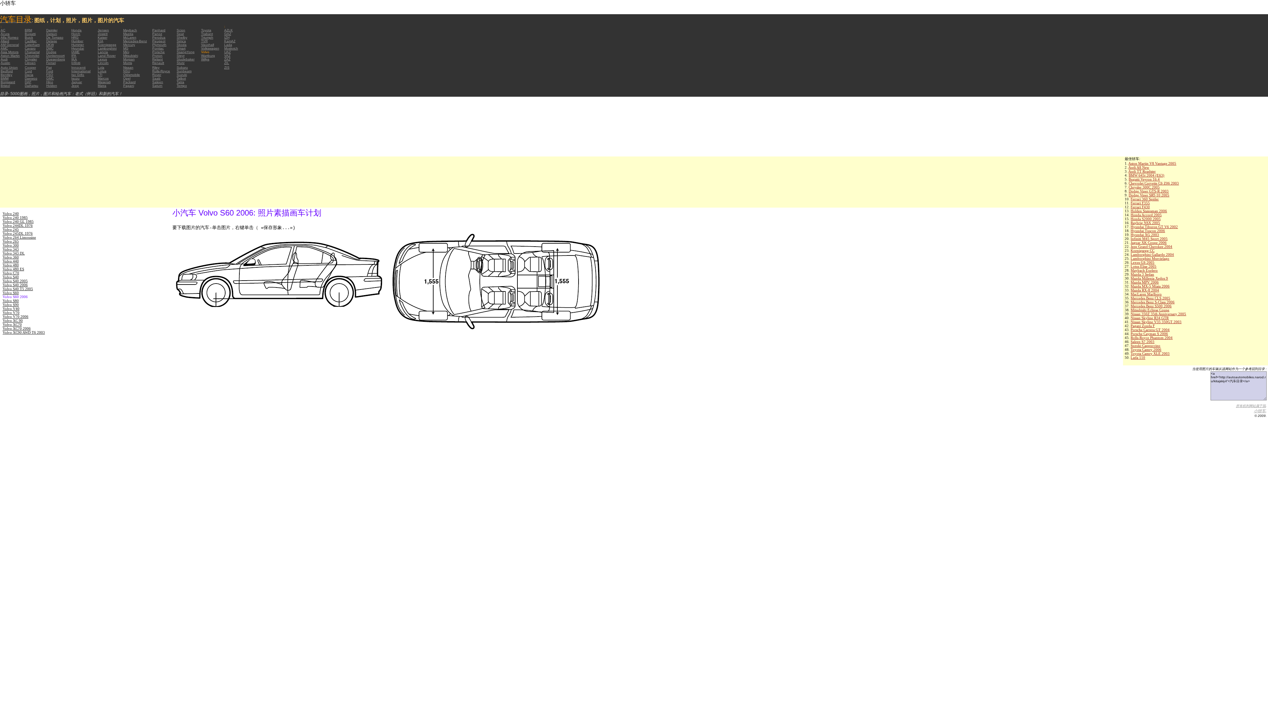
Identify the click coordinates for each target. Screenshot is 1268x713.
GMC (50, 78)
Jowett (103, 34)
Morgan (129, 59)
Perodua (158, 37)
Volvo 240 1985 (15, 218)
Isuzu (75, 78)
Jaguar (76, 82)
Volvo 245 (11, 229)
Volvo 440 (11, 261)
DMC (49, 48)
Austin (5, 63)
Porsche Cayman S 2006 (1149, 334)
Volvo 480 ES (13, 269)
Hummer (77, 45)
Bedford (7, 71)
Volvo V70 (11, 313)
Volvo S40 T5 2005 (18, 289)
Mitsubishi (130, 55)
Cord (28, 71)
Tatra (180, 82)
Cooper (30, 67)
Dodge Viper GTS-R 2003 (1149, 191)
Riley (155, 67)
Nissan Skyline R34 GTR (1150, 318)
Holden (51, 85)
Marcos (103, 78)
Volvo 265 (11, 241)
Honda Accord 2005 (1146, 215)
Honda (76, 30)
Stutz (181, 63)
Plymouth (159, 45)
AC (3, 30)
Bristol (5, 85)
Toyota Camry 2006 (1146, 350)
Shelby (182, 37)
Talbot (181, 78)
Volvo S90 (11, 305)
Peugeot (158, 41)
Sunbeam (184, 71)
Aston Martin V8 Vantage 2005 (1152, 163)
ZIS (226, 67)
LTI (100, 75)
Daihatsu (31, 85)
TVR (204, 41)
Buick (29, 37)
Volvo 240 (11, 214)
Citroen (30, 63)
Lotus (102, 71)
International (80, 71)
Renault (158, 63)
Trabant (207, 34)
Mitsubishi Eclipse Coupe (1150, 310)
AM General (10, 45)
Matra (102, 85)
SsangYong (185, 52)
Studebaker (185, 59)
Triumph (207, 37)
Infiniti (75, 63)
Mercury (129, 45)
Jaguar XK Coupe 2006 (1149, 243)
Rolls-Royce (161, 71)
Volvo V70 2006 (15, 317)
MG (125, 48)
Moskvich (231, 48)
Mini (126, 52)
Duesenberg (55, 59)
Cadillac (31, 41)
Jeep (75, 85)
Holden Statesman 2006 (1149, 211)
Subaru (182, 67)
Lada (228, 45)
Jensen (103, 30)
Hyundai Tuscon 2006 (1148, 231)
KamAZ (229, 41)
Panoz (157, 34)
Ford (49, 71)
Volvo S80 (11, 301)
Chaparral (32, 52)
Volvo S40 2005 (15, 281)
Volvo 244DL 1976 (18, 225)
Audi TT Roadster (1142, 171)
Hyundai (77, 48)
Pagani (128, 85)
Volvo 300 (11, 245)
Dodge (51, 52)
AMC (4, 48)
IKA (74, 59)
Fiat (49, 67)
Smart (181, 48)
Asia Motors (9, 52)
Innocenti (78, 67)
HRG (75, 37)
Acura (5, 34)
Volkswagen (210, 48)
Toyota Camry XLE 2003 (1150, 354)
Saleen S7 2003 (1142, 342)
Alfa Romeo (9, 37)
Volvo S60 (11, 293)
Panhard (158, 30)
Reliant (157, 59)
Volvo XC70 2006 (17, 328)
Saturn (157, 85)
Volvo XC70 (12, 324)
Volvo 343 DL (14, 253)
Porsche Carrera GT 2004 (1150, 330)
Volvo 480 (11, 265)
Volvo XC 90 (13, 321)
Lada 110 (1138, 357)
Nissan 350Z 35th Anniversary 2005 (1158, 314)
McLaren (129, 37)
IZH (226, 37)
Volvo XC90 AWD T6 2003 (24, 332)
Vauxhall (207, 45)
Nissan (128, 67)
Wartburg (208, 55)
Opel (126, 78)
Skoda (182, 45)
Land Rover (107, 55)
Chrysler (31, 59)
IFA (73, 55)
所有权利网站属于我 (1251, 406)
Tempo (182, 85)
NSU (126, 71)
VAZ (227, 55)
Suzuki (182, 75)
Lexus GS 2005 (1142, 262)
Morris (127, 63)
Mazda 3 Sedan (1142, 274)
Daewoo (31, 78)
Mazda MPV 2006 (1145, 282)
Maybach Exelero (1144, 270)
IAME (75, 52)
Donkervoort (55, 55)
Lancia (103, 52)
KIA (100, 41)
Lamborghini (107, 48)
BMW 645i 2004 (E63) (1146, 175)
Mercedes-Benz (135, 41)
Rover (156, 75)
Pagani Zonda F (1143, 326)
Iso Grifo (77, 75)
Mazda (128, 34)
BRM (28, 30)
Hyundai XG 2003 (1145, 235)
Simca (181, 41)
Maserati (104, 82)
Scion (181, 30)
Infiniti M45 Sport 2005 (1149, 239)
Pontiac (158, 48)
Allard (5, 41)
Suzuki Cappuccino (1145, 346)
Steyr (181, 55)
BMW (5, 78)
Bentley (6, 75)
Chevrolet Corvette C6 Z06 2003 (1154, 183)
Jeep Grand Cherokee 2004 (1151, 247)
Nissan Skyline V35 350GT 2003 (1156, 322)
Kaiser (102, 37)
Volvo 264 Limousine (19, 237)
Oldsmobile (131, 75)
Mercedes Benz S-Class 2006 (1153, 302)
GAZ (227, 34)
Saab (156, 78)
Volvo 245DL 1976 (18, 233)
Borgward (8, 82)
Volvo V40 (11, 309)
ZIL (226, 63)
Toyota (206, 30)
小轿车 (1260, 411)
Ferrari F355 (1140, 203)
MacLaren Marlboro (1146, 294)
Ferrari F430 (1140, 207)
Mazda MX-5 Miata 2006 (1150, 286)
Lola (101, 67)
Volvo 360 (11, 257)
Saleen (157, 82)
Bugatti (30, 34)
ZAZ (227, 59)
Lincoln (103, 63)
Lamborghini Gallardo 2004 (1152, 254)
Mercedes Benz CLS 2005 (1150, 298)
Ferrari (51, 63)
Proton (157, 55)
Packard (129, 82)
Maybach (130, 30)
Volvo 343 (11, 249)
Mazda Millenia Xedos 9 (1149, 278)
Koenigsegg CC (1142, 251)
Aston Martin (10, 55)
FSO (49, 75)
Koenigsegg (107, 45)
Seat (180, 34)
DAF (28, 82)
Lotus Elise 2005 (1143, 266)
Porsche (158, 52)
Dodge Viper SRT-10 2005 (1149, 195)
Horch (75, 34)
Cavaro (30, 48)
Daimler (51, 30)
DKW (50, 45)
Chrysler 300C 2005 (1144, 187)
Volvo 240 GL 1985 (18, 221)
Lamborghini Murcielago (1150, 258)
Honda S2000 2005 (1146, 219)
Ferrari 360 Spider (1145, 199)
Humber (77, 41)
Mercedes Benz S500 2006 (1151, 306)
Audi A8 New (1138, 167)
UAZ (227, 52)
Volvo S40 (11, 277)
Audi (4, 59)
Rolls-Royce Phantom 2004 (1152, 338)
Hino (49, 82)
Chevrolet (32, 55)
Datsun (51, 34)
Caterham (32, 45)
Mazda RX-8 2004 (1145, 290)
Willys (205, 59)
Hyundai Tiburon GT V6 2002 (1154, 227)
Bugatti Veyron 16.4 (1144, 179)
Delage (51, 41)
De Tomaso (54, 37)
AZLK (228, 30)
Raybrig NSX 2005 (1145, 223)
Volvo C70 (11, 273)
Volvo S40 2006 (15, 285)
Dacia (29, 75)
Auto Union (9, 67)
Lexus (102, 59)
